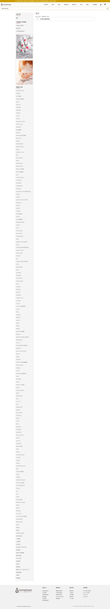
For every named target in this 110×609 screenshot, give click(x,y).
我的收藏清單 (45, 600)
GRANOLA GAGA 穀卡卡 (22, 241)
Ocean (17, 381)
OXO (17, 398)
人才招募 (72, 598)
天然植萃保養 (67, 11)
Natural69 (18, 348)
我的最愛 (44, 596)
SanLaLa (18, 440)
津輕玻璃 (18, 561)
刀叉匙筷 (79, 11)
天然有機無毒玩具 (20, 31)
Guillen (17, 244)
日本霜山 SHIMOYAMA (21, 547)
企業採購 (95, 4)
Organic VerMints (20, 390)
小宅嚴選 (18, 538)
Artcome (18, 118)
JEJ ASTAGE (19, 278)
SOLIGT (18, 451)
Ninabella (18, 359)
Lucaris (17, 309)
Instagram (85, 596)
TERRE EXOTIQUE (20, 480)
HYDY (17, 264)
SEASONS (18, 443)
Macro (17, 311)
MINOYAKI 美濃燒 (20, 331)
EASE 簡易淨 (19, 213)
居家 (59, 4)
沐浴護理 (95, 11)
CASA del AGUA (20, 177)
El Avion (18, 216)
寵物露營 (88, 11)
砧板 (65, 11)
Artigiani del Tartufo (20, 121)
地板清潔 (72, 11)
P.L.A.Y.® (18, 401)
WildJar (18, 508)
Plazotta (18, 410)
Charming (18, 188)
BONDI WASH (19, 163)
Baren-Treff (18, 138)
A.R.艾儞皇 (18, 96)
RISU (17, 424)
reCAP (17, 421)
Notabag (18, 367)
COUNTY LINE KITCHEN (22, 199)
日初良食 (18, 544)
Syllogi (17, 474)
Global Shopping (60, 596)
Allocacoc (18, 104)
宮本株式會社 (19, 536)
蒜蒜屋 (17, 575)
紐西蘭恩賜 (18, 572)
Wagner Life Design (20, 502)
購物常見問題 (59, 590)
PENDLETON (19, 407)
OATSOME (18, 379)
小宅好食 (46, 4)
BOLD (17, 160)
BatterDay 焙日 (19, 143)
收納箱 (84, 11)
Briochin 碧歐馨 (19, 171)
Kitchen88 (18, 295)
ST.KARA (18, 457)
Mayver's (18, 320)
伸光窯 (17, 527)
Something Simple (20, 454)
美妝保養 (66, 4)
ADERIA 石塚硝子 (20, 99)
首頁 (37, 16)
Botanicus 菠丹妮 (20, 169)
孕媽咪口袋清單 (19, 25)
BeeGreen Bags (19, 146)
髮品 (90, 11)
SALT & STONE (19, 435)
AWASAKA (18, 127)
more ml (18, 342)
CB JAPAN (18, 183)
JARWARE (18, 275)
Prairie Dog (18, 415)
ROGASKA (18, 429)
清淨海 (17, 564)
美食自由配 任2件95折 (47, 11)
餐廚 (53, 4)
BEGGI (17, 149)
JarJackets (18, 272)
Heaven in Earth (19, 250)
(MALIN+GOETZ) (20, 90)
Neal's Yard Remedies (21, 351)
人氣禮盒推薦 (54, 11)
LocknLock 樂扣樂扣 (20, 306)
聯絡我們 (58, 598)
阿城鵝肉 (18, 578)
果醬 (69, 11)
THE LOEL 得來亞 (20, 482)
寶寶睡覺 (44, 16)
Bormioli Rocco (19, 166)
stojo (17, 468)
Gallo (17, 239)
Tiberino (18, 488)
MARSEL (18, 317)
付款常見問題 (59, 592)
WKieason (18, 510)
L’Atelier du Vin (19, 297)
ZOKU (17, 524)
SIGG (17, 449)
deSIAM (18, 208)
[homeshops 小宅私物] (6, 4)
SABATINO (18, 432)
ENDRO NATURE (20, 222)
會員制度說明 (45, 594)
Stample (18, 460)
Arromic (18, 115)
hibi (17, 258)
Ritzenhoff (18, 426)
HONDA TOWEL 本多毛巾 (22, 261)
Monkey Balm (19, 339)
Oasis (17, 376)
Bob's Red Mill (19, 157)
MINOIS (18, 328)
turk (17, 491)
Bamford (18, 132)
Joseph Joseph (19, 281)
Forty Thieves (19, 233)
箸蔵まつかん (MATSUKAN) (22, 569)
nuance (18, 370)
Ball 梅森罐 (18, 129)
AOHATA (18, 113)
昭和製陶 (18, 550)
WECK (17, 505)
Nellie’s (18, 353)
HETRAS (18, 255)
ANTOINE (18, 110)
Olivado (18, 387)
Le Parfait (18, 300)
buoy (17, 174)
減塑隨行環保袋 (75, 11)
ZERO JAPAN (19, 522)
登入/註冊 (100, 5)
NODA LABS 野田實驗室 (21, 362)
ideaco (17, 269)
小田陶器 (18, 541)
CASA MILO (19, 180)
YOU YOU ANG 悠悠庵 (21, 516)
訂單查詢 (44, 598)
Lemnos (18, 303)
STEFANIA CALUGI (20, 465)
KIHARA (18, 292)
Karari (17, 283)
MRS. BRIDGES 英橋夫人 (22, 345)
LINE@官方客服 (87, 590)
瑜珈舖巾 (99, 11)
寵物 (87, 4)
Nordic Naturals (19, 365)
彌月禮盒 (82, 11)
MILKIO (18, 325)
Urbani (17, 496)
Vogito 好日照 (19, 499)
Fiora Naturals (19, 230)
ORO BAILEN (19, 395)
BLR (17, 155)
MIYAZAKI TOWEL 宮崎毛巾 (22, 337)
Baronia (18, 141)
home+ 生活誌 (86, 592)
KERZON (18, 289)
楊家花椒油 (18, 555)
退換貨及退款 (59, 594)
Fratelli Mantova (19, 236)
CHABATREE (19, 185)
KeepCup (18, 286)
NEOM (17, 356)
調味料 (56, 11)
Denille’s (18, 205)
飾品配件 (87, 11)
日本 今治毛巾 (61, 11)
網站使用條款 (19, 606)
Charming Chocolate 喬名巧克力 (23, 191)
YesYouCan (19, 513)
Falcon (17, 227)
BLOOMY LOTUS (20, 152)
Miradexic (18, 334)
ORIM (17, 393)
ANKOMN (18, 107)
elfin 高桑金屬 (19, 219)
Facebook (85, 594)
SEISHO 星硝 (19, 446)
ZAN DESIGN (19, 519)
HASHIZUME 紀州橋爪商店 (22, 247)
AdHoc (17, 101)
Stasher (18, 463)
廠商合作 (72, 596)
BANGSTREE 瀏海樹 (21, 135)
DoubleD (18, 211)
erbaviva (18, 225)
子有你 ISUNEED (20, 533)
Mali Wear (18, 314)
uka (17, 494)
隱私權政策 (25, 606)
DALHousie (18, 202)
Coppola (18, 197)
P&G (17, 404)
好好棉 (17, 530)
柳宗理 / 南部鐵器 (20, 552)
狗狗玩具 (101, 11)
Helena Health (19, 253)
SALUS (18, 437)
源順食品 (18, 566)
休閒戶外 (74, 4)
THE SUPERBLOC (20, 485)
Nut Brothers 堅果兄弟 (21, 373)
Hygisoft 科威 (19, 267)
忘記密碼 (44, 592)
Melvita (17, 323)
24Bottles (18, 93)
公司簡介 (72, 592)
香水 (77, 11)
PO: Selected (19, 412)
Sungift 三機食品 (20, 471)
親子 (81, 4)
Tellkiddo (18, 477)
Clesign (18, 194)
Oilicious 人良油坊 (20, 384)
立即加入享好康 (53, 1)
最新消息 (72, 590)
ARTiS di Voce (19, 124)
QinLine (18, 418)
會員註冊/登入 (45, 590)
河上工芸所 (18, 558)
